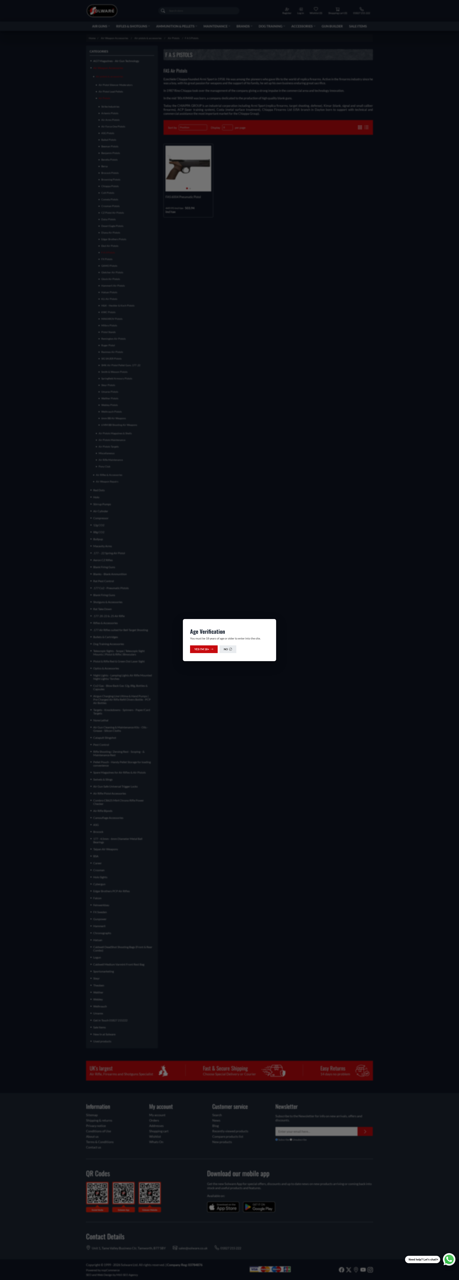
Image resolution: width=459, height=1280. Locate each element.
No (226, 649)
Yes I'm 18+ (201, 649)
